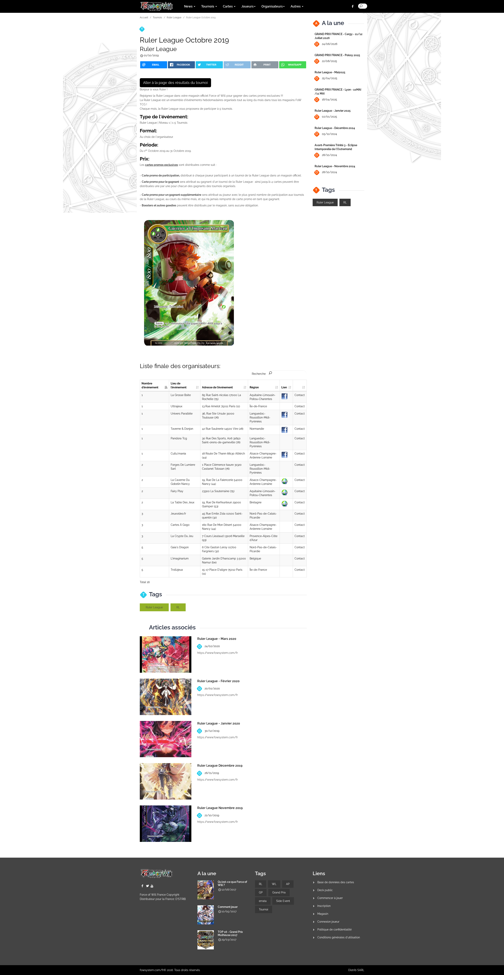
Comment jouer (228, 906)
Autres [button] (296, 6)
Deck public (325, 890)
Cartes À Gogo (180, 524)
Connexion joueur (328, 921)
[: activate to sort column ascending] (300, 385)
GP (261, 892)
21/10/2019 (212, 815)
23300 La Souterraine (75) (218, 491)
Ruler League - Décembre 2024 (335, 128)
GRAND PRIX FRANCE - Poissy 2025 (337, 55)
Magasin (322, 913)
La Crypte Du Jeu (182, 536)
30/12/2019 (212, 730)
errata (263, 901)
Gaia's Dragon (180, 547)
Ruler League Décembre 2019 (219, 765)
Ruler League (174, 17)
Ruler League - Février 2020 (218, 681)
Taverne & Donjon (182, 428)
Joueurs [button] (247, 6)
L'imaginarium (180, 558)
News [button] (188, 6)
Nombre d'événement (150, 385)
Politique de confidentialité (334, 929)
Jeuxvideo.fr (178, 513)
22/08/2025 (329, 61)
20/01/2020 (212, 688)
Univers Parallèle (182, 413)
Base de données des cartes (335, 882)
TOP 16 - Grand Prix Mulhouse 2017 (230, 933)
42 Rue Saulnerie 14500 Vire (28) (222, 428)
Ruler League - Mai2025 (330, 72)
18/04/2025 (329, 99)
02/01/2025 (329, 116)
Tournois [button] (208, 6)
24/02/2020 (212, 646)
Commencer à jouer (330, 898)
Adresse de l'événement (217, 387)
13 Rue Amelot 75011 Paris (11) (221, 406)
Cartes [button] (228, 6)
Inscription (324, 905)
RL (178, 607)
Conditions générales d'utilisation (338, 937)
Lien (284, 387)
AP (288, 884)
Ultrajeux (176, 406)
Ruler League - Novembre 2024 (335, 166)
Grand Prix (279, 892)
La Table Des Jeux (182, 502)
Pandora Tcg (179, 438)
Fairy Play (177, 491)
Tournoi (263, 909)
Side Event (283, 901)
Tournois (157, 17)
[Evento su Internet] (284, 480)
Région (254, 387)
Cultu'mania (178, 453)
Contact (300, 395)
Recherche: (259, 373)
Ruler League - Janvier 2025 (333, 110)
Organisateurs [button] (272, 6)
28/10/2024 (329, 155)
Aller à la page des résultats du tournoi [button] (175, 83)
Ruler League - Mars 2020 (216, 639)
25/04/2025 (329, 78)
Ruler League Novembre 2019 (220, 808)
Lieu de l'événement (178, 385)
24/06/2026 (329, 43)
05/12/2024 (329, 133)
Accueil (144, 17)
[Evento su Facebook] (284, 396)
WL (274, 884)
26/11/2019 (212, 773)
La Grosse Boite (181, 395)
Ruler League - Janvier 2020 (218, 723)
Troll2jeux (177, 569)
